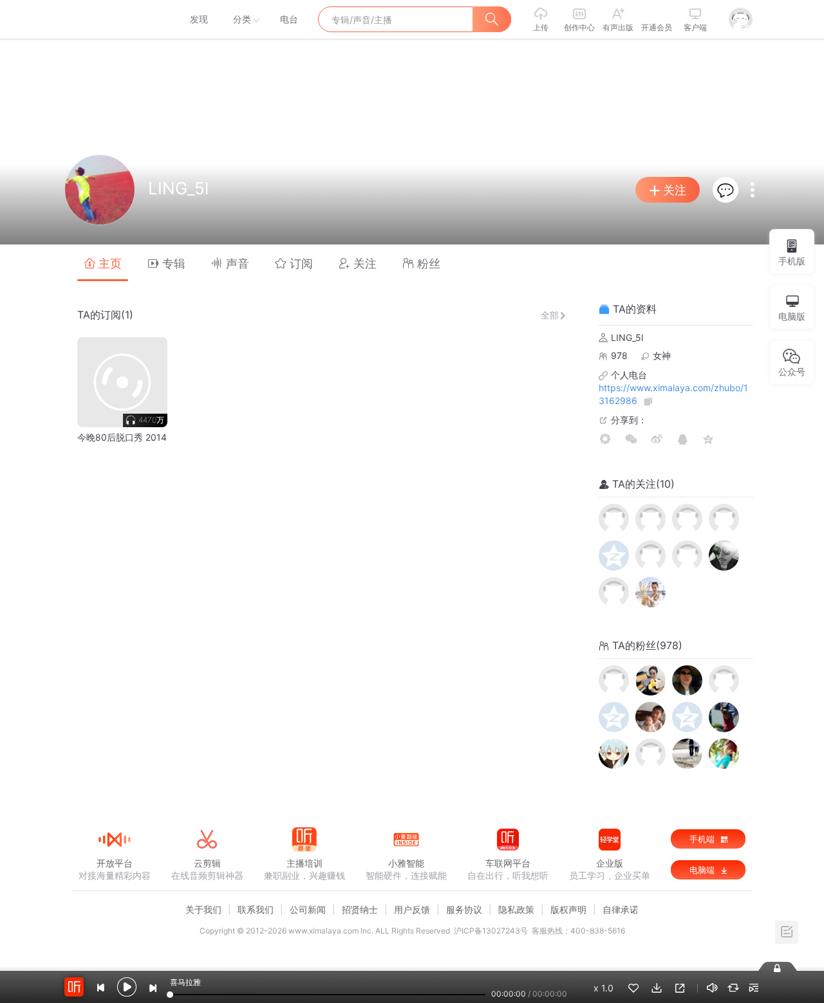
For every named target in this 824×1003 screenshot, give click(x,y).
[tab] (102, 262)
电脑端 (703, 870)
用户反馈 (412, 909)
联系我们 (256, 909)
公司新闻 (308, 909)
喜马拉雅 (114, 19)
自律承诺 (621, 909)
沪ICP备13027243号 (491, 930)
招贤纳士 (360, 909)
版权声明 (568, 909)
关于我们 (203, 909)
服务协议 (464, 909)
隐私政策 (516, 909)
